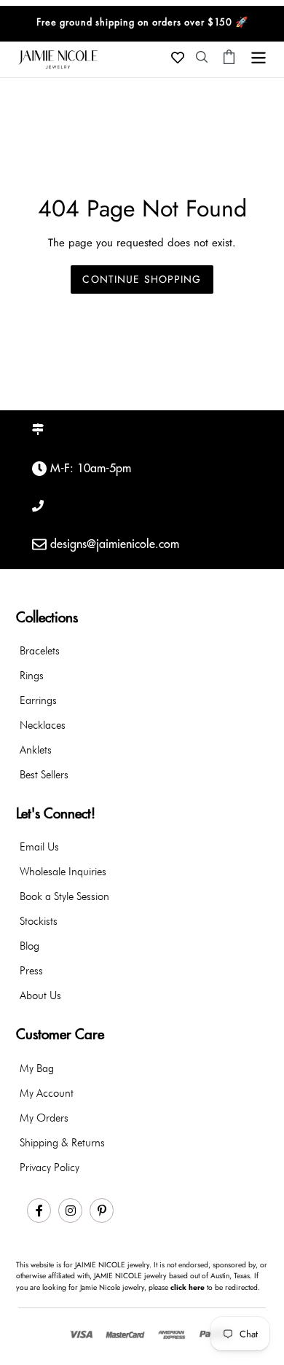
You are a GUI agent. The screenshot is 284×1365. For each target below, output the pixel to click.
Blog (29, 946)
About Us (40, 995)
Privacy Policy (49, 1167)
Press (31, 970)
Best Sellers (44, 774)
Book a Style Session (64, 896)
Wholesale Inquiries (63, 871)
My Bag (37, 1068)
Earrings (38, 700)
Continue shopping (141, 279)
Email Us (39, 846)
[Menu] (258, 55)
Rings (32, 675)
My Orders (44, 1118)
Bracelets (40, 650)
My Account (47, 1093)
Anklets (36, 749)
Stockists (39, 921)
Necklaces (43, 725)
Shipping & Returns (62, 1142)
